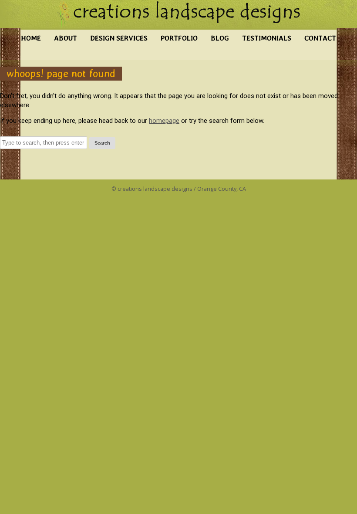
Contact (320, 38)
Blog (220, 38)
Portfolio (179, 38)
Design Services (119, 38)
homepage (164, 121)
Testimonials (266, 38)
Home (31, 38)
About (65, 38)
